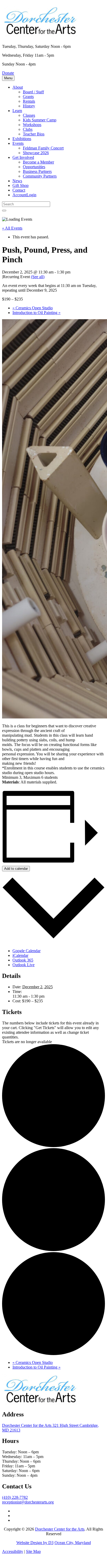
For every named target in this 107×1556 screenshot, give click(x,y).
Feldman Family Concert (43, 148)
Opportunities (34, 167)
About (17, 87)
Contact (18, 190)
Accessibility (12, 1551)
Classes (29, 115)
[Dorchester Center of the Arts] (41, 33)
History (29, 106)
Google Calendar (26, 951)
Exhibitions (21, 138)
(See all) (37, 276)
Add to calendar (16, 869)
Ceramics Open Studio (32, 308)
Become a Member (38, 162)
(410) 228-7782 (15, 1497)
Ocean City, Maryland (73, 1542)
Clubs (27, 129)
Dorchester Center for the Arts (59, 1529)
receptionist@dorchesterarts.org (28, 1502)
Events (18, 143)
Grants (28, 96)
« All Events (12, 228)
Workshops (32, 124)
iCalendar (20, 955)
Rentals (29, 101)
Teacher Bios (33, 134)
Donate (8, 73)
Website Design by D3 (35, 1542)
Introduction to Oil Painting (36, 312)
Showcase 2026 (36, 153)
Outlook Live (23, 965)
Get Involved (23, 157)
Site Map (33, 1551)
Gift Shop (20, 185)
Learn (17, 110)
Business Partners (37, 171)
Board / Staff (33, 92)
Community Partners (40, 176)
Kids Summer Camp (39, 120)
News (17, 181)
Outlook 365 (22, 960)
